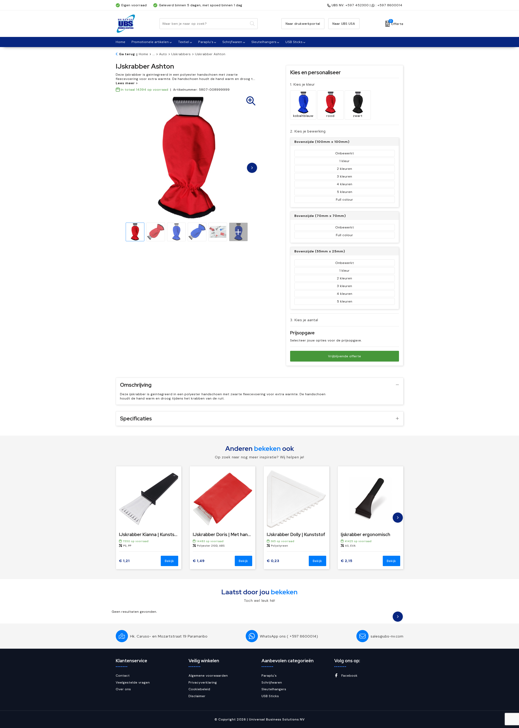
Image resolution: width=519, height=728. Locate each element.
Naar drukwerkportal (303, 24)
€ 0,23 (273, 561)
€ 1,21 (124, 561)
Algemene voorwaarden (208, 675)
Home (143, 54)
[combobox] (204, 23)
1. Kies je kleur (302, 84)
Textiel (183, 42)
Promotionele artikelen (150, 42)
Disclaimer (197, 696)
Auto (163, 54)
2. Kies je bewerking (308, 131)
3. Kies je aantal (304, 320)
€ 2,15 (346, 561)
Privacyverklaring (203, 682)
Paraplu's (205, 42)
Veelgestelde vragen (133, 682)
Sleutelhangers (263, 42)
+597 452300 (357, 5)
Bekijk (169, 561)
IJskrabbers (181, 54)
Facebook (349, 675)
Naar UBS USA (343, 24)
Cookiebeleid (199, 689)
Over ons (123, 689)
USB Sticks (293, 42)
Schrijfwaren (232, 42)
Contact (123, 675)
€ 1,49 (199, 561)
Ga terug (127, 54)
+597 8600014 (389, 5)
